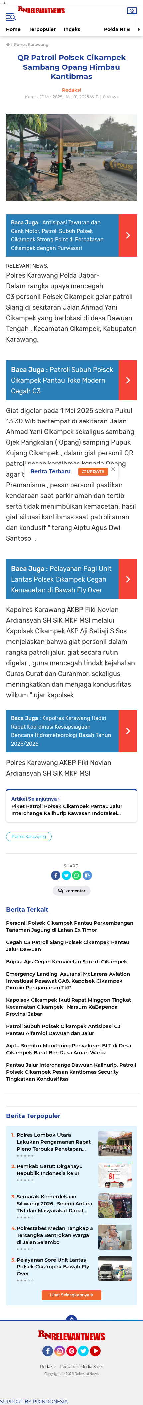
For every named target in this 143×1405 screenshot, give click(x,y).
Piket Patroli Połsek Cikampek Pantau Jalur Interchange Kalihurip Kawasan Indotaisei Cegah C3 (66, 810)
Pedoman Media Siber (81, 1366)
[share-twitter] (66, 875)
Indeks (72, 29)
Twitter (86, 1359)
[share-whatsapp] (76, 875)
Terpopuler (42, 29)
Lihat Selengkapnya (70, 1294)
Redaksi (48, 1366)
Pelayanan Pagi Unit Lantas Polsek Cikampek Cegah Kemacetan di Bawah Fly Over (61, 579)
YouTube (100, 1359)
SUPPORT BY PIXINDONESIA (34, 1402)
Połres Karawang (29, 836)
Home (13, 29)
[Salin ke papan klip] (87, 875)
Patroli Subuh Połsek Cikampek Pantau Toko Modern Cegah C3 (62, 380)
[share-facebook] (55, 875)
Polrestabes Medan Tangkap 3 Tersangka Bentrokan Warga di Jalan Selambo (55, 1235)
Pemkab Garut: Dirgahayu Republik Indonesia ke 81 (50, 1169)
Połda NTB (117, 29)
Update (95, 471)
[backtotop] (71, 1321)
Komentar (74, 890)
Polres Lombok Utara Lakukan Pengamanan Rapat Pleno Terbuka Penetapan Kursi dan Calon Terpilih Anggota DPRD (54, 1142)
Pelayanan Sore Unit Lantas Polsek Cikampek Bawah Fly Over (53, 1267)
